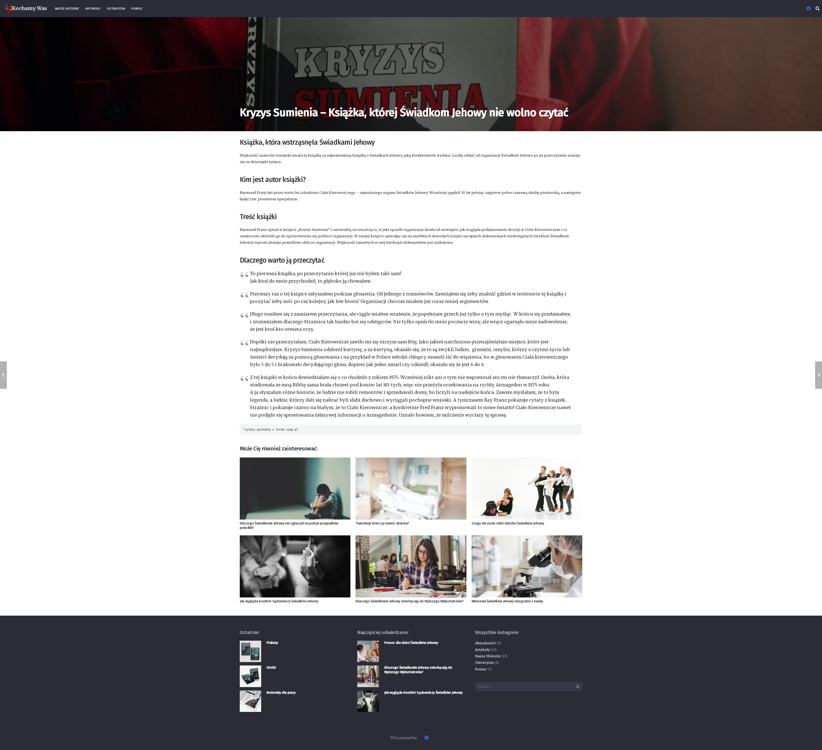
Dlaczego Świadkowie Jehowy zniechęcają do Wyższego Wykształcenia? (409, 601)
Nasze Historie (487, 656)
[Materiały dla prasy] (250, 701)
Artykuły (482, 650)
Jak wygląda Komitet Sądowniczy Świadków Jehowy (279, 601)
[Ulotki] (250, 676)
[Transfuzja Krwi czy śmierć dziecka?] (411, 488)
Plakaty (272, 643)
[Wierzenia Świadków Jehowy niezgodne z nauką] (527, 566)
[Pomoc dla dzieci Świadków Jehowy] (368, 651)
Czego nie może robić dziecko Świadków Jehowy (508, 523)
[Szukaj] (817, 8)
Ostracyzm (484, 662)
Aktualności (485, 643)
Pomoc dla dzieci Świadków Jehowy (411, 643)
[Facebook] (808, 8)
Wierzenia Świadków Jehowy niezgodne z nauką (507, 601)
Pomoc (481, 669)
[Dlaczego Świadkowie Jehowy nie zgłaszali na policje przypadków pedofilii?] (295, 488)
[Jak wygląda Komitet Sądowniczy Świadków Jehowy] (295, 566)
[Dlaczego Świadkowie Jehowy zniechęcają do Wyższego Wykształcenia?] (411, 566)
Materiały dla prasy (281, 693)
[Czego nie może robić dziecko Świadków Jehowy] (527, 488)
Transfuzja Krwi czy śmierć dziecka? (382, 523)
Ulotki (271, 667)
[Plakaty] (250, 651)
